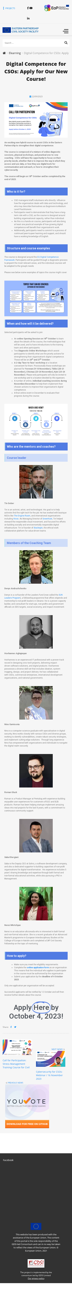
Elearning (15, 53)
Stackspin (38, 528)
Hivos (16, 519)
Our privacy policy (36, 1278)
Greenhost (47, 519)
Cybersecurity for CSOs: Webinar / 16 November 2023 (49, 1075)
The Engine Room (22, 516)
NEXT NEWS (57, 1049)
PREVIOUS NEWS (15, 1082)
